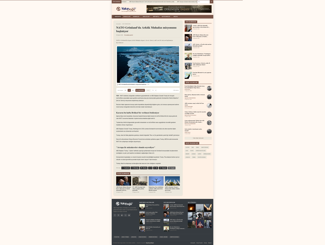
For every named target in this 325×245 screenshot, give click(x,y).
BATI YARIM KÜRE (126, 23)
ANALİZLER (147, 16)
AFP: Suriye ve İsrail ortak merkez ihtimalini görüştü (187, 1)
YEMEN (193, 157)
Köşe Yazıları (199, 242)
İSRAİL (197, 147)
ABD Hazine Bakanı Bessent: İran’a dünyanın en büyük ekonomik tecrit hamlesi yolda (147, 1)
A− (125, 90)
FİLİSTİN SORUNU (202, 157)
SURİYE (199, 153)
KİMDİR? (187, 153)
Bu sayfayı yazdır (128, 35)
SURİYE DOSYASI (174, 237)
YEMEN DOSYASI (153, 237)
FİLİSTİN (187, 147)
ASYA (187, 150)
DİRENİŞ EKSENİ (206, 153)
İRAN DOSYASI (142, 237)
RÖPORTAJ (156, 16)
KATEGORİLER (166, 16)
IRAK (193, 147)
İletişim (210, 242)
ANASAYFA (118, 16)
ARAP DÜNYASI (204, 147)
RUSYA (191, 150)
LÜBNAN (194, 153)
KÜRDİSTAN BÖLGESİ (200, 150)
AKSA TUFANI (125, 237)
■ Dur (148, 90)
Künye (205, 242)
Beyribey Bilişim (150, 242)
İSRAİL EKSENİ (163, 237)
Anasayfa (118, 23)
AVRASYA (188, 157)
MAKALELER (126, 16)
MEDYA (176, 16)
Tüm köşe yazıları (198, 138)
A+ (133, 90)
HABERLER (136, 16)
